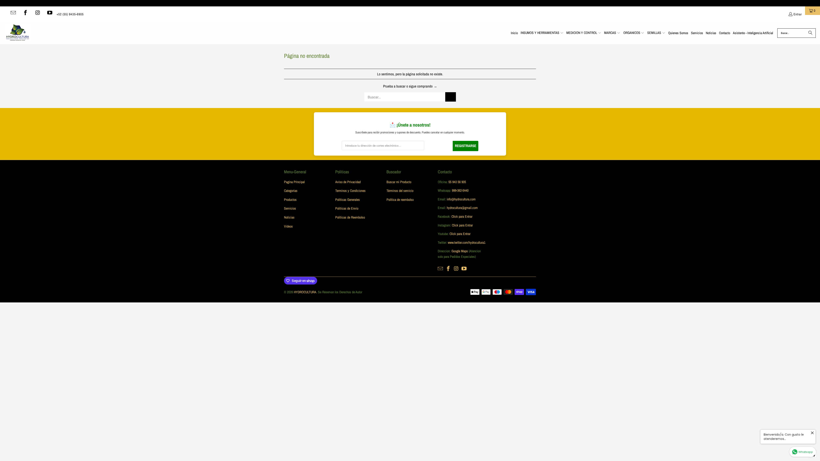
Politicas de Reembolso (350, 217)
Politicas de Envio (346, 208)
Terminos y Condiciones (350, 190)
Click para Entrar (461, 216)
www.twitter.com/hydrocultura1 (466, 242)
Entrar (798, 14)
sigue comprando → (423, 86)
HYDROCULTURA (305, 292)
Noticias (289, 217)
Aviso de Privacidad (348, 181)
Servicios (290, 208)
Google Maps (459, 251)
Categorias (290, 190)
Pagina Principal (294, 181)
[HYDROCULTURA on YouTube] (49, 12)
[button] (542, 33)
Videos (288, 226)
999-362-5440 (460, 190)
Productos (290, 199)
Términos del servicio (400, 190)
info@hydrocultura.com (461, 199)
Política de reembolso (400, 199)
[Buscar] (810, 33)
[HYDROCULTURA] (17, 33)
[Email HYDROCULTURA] (13, 12)
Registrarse (465, 145)
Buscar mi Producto (399, 181)
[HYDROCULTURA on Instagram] (37, 12)
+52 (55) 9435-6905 (70, 14)
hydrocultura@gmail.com (462, 207)
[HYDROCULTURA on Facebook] (25, 12)
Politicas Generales (347, 199)
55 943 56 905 (457, 181)
